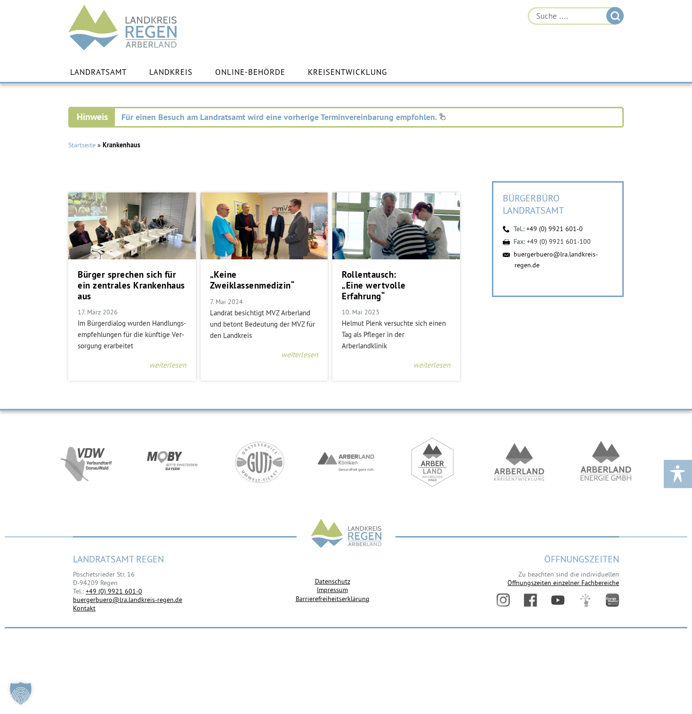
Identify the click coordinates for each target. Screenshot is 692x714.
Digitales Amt (585, 600)
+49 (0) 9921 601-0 (554, 229)
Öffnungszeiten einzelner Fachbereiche (563, 582)
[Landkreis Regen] (346, 534)
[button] (20, 693)
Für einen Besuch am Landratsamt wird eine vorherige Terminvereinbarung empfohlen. (280, 117)
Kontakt (84, 608)
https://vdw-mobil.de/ (86, 462)
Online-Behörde (250, 72)
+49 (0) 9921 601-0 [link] (114, 591)
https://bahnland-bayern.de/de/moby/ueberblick (173, 462)
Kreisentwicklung (347, 72)
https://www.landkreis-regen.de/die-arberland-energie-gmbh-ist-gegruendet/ (606, 462)
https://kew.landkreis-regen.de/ (519, 462)
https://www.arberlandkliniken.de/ (346, 462)
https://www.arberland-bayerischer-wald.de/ (432, 462)
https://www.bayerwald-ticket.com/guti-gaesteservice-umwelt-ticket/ (259, 462)
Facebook (530, 600)
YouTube (557, 600)
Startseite (82, 145)
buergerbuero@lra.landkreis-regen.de (127, 599)
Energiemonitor (612, 600)
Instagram (503, 600)
